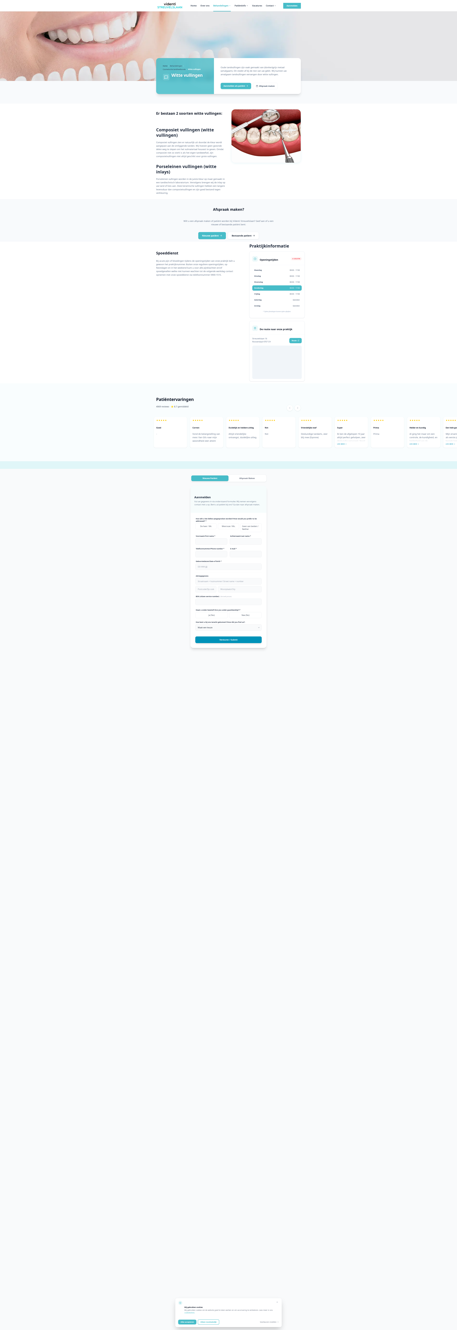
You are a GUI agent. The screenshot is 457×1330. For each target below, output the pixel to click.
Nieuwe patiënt (210, 235)
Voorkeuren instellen (268, 1322)
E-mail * (233, 549)
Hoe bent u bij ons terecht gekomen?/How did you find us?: (220, 622)
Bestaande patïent (242, 235)
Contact (270, 5)
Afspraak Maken (247, 478)
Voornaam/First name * (205, 536)
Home (194, 5)
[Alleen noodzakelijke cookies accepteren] (277, 1302)
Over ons (204, 5)
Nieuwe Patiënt (210, 478)
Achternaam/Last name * (240, 536)
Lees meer (341, 444)
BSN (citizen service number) (214, 596)
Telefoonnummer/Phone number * (210, 549)
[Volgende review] (297, 408)
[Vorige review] (290, 408)
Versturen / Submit (228, 639)
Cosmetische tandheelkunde (174, 69)
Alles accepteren (187, 1322)
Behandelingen (220, 5)
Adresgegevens (202, 576)
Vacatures (257, 5)
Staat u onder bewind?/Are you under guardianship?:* (218, 610)
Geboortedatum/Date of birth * (209, 561)
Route (294, 340)
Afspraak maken (267, 86)
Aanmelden (292, 5)
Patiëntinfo (240, 5)
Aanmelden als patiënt (234, 86)
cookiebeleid (189, 1313)
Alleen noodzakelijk (208, 1322)
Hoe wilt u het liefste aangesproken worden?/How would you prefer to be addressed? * (226, 520)
